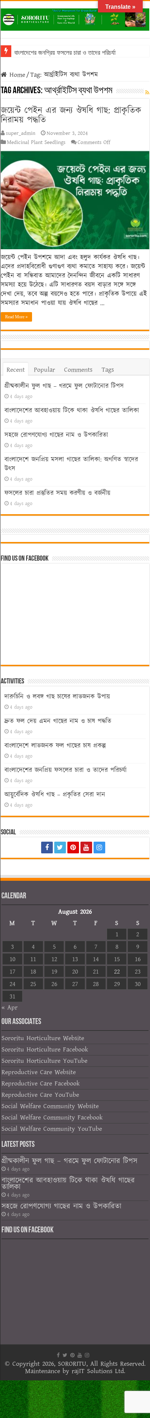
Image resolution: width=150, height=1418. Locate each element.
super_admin (20, 133)
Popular (44, 369)
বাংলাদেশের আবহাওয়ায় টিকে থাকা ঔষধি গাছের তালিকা (71, 410)
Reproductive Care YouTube (40, 1094)
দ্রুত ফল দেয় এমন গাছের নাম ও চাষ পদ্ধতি (57, 721)
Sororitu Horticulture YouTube (44, 1060)
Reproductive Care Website (38, 1072)
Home (16, 74)
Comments (78, 369)
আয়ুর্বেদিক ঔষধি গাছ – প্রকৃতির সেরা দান (54, 794)
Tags (108, 369)
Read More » (16, 316)
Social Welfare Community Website (50, 1106)
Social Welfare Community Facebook (52, 1117)
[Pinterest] (73, 847)
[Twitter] (60, 847)
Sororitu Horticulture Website (42, 1038)
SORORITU (72, 1363)
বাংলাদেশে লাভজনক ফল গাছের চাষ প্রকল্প (55, 745)
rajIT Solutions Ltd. (98, 1371)
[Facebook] (47, 847)
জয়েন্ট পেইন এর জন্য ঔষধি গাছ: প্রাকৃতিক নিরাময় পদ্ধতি (71, 115)
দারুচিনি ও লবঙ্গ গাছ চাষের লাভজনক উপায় (57, 696)
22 (117, 971)
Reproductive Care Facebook (40, 1083)
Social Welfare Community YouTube (51, 1128)
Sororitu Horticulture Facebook (44, 1049)
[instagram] (99, 847)
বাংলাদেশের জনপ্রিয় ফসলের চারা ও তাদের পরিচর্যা (64, 52)
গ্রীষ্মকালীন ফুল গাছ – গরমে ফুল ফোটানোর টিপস (64, 386)
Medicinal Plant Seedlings (36, 142)
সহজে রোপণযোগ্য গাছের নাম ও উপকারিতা (56, 435)
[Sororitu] (75, 18)
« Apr (9, 1007)
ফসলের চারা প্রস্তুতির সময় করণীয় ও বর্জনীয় (57, 493)
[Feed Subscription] (147, 93)
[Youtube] (86, 847)
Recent (16, 369)
